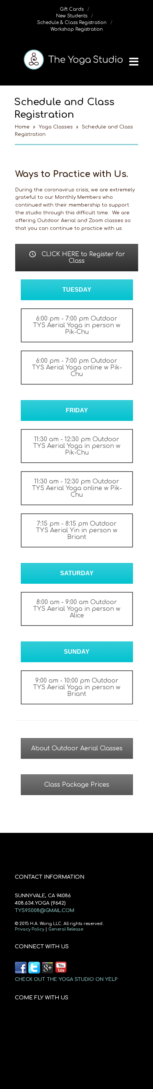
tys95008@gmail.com (44, 910)
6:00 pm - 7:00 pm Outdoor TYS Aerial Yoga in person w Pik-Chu (76, 325)
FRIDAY (77, 410)
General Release (65, 929)
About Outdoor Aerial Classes (77, 748)
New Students (71, 16)
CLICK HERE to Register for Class (82, 257)
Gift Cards (72, 9)
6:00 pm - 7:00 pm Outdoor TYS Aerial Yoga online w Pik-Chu (77, 368)
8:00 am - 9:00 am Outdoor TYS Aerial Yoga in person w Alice (76, 609)
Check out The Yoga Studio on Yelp (38, 967)
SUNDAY (76, 652)
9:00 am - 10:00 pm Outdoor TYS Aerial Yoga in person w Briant (76, 687)
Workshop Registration (77, 29)
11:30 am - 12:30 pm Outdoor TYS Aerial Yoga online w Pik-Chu (77, 488)
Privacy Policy (29, 929)
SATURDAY (77, 573)
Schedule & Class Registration (72, 22)
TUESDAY (76, 290)
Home (22, 127)
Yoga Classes (56, 127)
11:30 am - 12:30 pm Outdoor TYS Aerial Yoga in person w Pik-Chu (76, 446)
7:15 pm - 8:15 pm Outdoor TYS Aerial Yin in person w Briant (76, 530)
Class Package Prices (76, 784)
